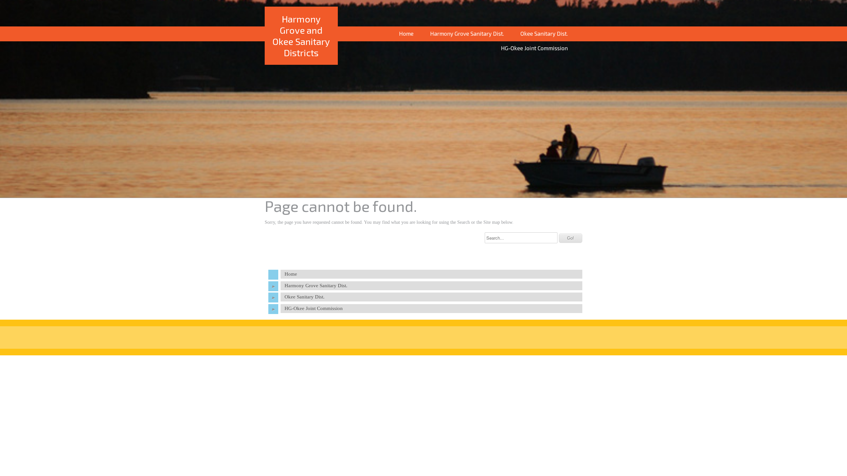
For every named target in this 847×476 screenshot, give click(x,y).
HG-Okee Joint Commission (534, 48)
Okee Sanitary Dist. (544, 33)
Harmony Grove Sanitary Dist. (467, 33)
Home (406, 33)
